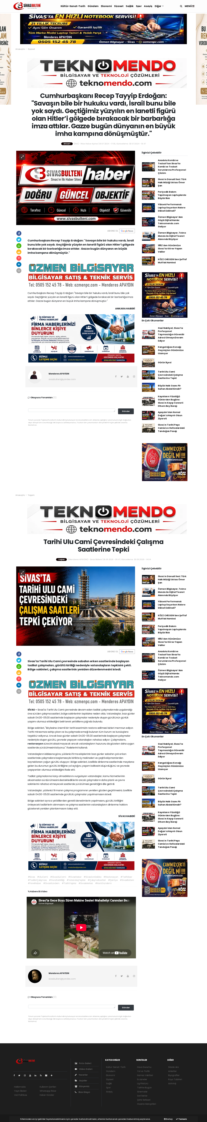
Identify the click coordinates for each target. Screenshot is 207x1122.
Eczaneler (142, 1079)
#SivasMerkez (85, 883)
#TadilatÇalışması (37, 880)
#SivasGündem (51, 883)
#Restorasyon (111, 876)
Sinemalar (142, 1091)
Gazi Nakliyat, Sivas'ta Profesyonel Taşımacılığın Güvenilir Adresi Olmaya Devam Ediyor (171, 334)
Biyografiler (174, 1075)
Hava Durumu (144, 1067)
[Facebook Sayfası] (15, 1075)
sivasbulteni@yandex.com (62, 379)
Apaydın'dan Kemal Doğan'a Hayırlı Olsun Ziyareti (170, 415)
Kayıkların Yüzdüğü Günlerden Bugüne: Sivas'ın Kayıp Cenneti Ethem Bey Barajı (170, 401)
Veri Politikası (20, 1095)
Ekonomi (106, 6)
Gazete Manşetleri (146, 1103)
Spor (139, 6)
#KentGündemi (103, 883)
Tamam (182, 1119)
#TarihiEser (126, 876)
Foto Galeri (85, 1063)
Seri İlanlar (142, 1095)
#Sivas (31, 876)
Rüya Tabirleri (175, 1079)
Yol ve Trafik (143, 1071)
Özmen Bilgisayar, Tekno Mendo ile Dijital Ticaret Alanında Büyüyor (172, 236)
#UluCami (42, 876)
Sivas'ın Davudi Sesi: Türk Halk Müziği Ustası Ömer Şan (172, 182)
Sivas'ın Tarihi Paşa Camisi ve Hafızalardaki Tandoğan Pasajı (171, 428)
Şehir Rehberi (143, 1099)
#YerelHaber (34, 883)
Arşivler (83, 1080)
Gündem (93, 6)
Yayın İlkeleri (20, 1090)
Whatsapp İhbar (48, 1090)
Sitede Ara (173, 1067)
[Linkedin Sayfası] (37, 1075)
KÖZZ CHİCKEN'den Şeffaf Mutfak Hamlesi (172, 261)
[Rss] (42, 1075)
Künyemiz (84, 1086)
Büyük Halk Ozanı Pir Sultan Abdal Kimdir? (169, 387)
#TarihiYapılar (69, 883)
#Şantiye (113, 880)
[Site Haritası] (47, 1075)
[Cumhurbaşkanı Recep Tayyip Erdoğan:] (75, 187)
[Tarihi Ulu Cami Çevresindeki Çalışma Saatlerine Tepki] (75, 605)
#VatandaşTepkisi (76, 880)
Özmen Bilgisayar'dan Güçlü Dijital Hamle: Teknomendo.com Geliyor (170, 222)
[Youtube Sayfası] (31, 1075)
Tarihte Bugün (144, 1087)
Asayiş (148, 6)
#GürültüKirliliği (56, 880)
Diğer (158, 6)
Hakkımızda (20, 1086)
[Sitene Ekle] (53, 1075)
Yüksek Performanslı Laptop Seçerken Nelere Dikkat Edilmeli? (171, 207)
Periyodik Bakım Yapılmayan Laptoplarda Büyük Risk (172, 195)
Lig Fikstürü (142, 1083)
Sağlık (130, 6)
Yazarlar (83, 1074)
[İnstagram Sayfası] (26, 1075)
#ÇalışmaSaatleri (97, 880)
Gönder (126, 411)
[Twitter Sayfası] (20, 1075)
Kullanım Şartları (48, 1086)
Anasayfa (20, 49)
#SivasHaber (74, 876)
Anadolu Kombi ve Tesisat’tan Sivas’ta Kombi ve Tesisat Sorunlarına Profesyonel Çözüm (172, 167)
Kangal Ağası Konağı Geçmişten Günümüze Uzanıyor (171, 350)
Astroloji (172, 1083)
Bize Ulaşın (84, 1092)
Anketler (172, 1071)
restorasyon (36, 743)
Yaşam (31, 495)
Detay (169, 1119)
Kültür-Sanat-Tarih (73, 6)
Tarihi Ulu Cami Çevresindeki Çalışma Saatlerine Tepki (170, 375)
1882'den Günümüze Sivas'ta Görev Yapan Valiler (170, 248)
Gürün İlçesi (164, 362)
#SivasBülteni (127, 880)
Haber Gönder (47, 1095)
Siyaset (118, 6)
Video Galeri (85, 1069)
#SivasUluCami (58, 876)
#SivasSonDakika (92, 876)
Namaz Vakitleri (145, 1075)
